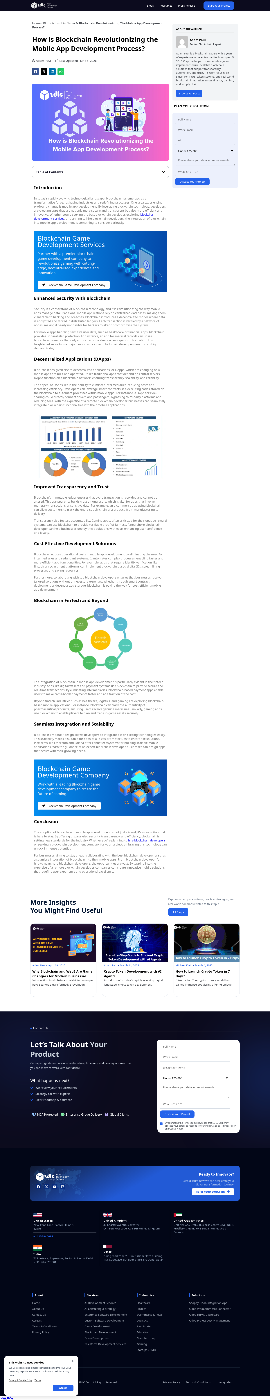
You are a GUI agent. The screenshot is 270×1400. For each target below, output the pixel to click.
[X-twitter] (46, 1186)
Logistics (142, 1320)
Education (143, 1332)
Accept (63, 1388)
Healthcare (143, 1303)
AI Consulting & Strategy (100, 1309)
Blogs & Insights (54, 23)
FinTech (141, 1309)
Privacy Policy (41, 1332)
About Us (38, 1309)
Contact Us (39, 1314)
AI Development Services (100, 1303)
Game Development (97, 1326)
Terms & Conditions (44, 1326)
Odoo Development (96, 1338)
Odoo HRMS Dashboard (204, 1314)
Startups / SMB (146, 1350)
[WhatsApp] (1, 1398)
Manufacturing (146, 1338)
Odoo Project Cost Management (209, 1320)
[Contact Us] (8, 1398)
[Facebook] (38, 1186)
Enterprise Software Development (105, 1314)
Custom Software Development (104, 1320)
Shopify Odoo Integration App (208, 1303)
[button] (35, 71)
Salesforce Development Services (105, 1344)
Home (36, 23)
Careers (37, 1320)
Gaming (142, 1344)
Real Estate (143, 1326)
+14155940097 (43, 1236)
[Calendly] (5, 1398)
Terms (38, 1380)
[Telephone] (11, 1398)
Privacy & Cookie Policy (20, 1380)
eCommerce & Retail (150, 1314)
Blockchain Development (100, 1332)
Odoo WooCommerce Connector (210, 1309)
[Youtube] (54, 1186)
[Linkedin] (62, 1186)
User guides (224, 1382)
